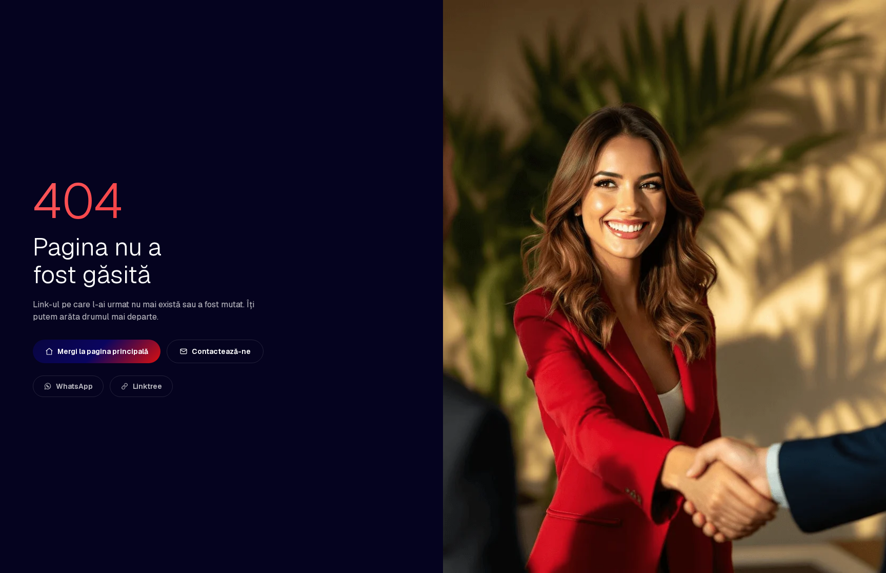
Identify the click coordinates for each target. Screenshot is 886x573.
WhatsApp (74, 386)
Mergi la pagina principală (102, 351)
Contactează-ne (221, 351)
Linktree (147, 386)
